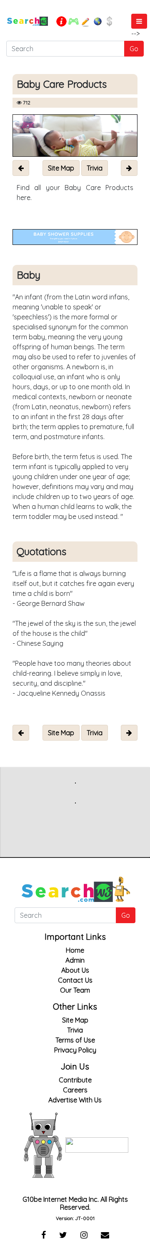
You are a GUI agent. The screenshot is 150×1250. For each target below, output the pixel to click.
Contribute (75, 1080)
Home (75, 950)
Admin (75, 960)
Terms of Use (75, 1040)
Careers (75, 1090)
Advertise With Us (75, 1100)
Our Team (75, 990)
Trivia (75, 1030)
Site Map (75, 1020)
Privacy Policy (75, 1050)
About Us (75, 970)
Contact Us (75, 980)
